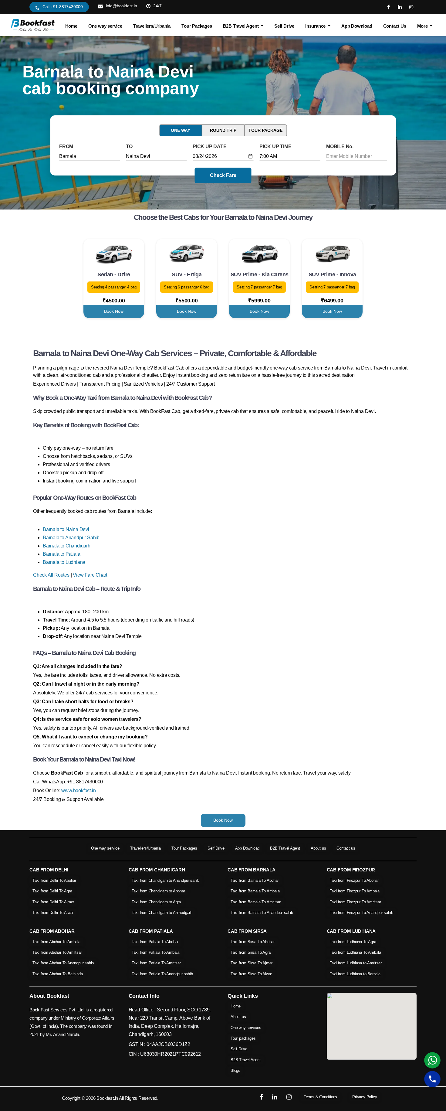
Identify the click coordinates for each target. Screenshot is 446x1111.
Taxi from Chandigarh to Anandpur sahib (165, 880)
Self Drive (284, 26)
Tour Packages (196, 26)
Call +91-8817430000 (62, 6)
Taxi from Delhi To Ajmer (53, 902)
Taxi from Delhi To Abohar (54, 880)
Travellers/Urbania (152, 26)
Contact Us (394, 26)
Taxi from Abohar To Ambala (56, 941)
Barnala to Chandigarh (66, 545)
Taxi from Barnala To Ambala (255, 891)
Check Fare (223, 175)
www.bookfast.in (78, 790)
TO (129, 146)
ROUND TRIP (223, 130)
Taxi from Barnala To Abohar (255, 880)
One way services (246, 1027)
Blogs (235, 1070)
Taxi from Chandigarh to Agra (156, 902)
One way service (105, 26)
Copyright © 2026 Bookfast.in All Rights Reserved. (110, 1098)
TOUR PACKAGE (265, 130)
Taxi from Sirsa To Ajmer (251, 963)
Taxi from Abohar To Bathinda (57, 974)
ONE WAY (180, 130)
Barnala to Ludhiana (64, 562)
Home (71, 26)
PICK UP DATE (210, 146)
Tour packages (243, 1038)
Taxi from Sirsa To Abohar (253, 941)
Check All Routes (51, 575)
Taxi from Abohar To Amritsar (57, 952)
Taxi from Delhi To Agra (52, 891)
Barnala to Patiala (61, 554)
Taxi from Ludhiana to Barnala (355, 974)
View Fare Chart (90, 575)
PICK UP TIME (275, 146)
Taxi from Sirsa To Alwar (251, 974)
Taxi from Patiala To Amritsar (156, 963)
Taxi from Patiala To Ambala (156, 952)
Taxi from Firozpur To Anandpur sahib (361, 912)
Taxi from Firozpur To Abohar (354, 880)
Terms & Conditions (320, 1097)
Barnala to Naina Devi (66, 529)
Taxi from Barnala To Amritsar (256, 902)
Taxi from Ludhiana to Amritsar (356, 963)
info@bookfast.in (121, 5)
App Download (356, 26)
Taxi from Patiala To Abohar (155, 941)
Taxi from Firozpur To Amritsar (355, 902)
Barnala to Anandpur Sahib (71, 537)
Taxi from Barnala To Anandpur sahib (262, 912)
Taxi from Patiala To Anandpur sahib (162, 974)
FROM (66, 146)
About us (318, 848)
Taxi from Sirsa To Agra (250, 952)
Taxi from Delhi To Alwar (52, 912)
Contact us (345, 848)
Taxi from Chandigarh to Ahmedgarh (162, 912)
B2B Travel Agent (285, 848)
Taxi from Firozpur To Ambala (355, 891)
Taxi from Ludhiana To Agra (353, 941)
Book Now (113, 311)
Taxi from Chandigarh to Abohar (158, 891)
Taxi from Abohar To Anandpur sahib (63, 963)
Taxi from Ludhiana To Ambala (355, 952)
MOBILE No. (339, 146)
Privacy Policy (364, 1097)
